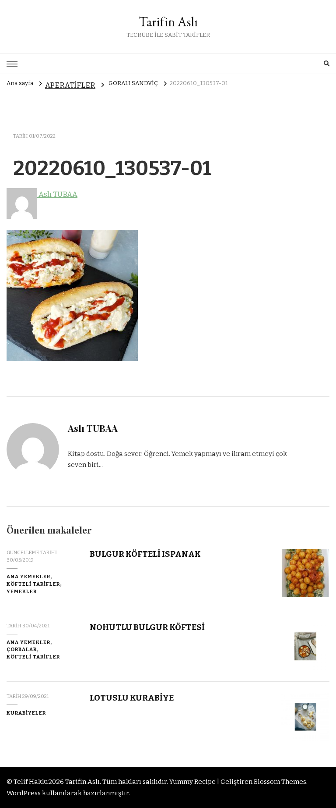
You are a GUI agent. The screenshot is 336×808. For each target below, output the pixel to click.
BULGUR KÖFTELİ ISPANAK (145, 554)
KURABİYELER (26, 713)
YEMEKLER (22, 591)
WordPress (24, 793)
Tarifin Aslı (168, 21)
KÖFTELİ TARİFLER (33, 584)
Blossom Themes (280, 782)
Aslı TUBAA (57, 194)
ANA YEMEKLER (28, 576)
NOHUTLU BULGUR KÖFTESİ (147, 627)
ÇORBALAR (22, 649)
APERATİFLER (70, 85)
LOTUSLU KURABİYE (132, 698)
